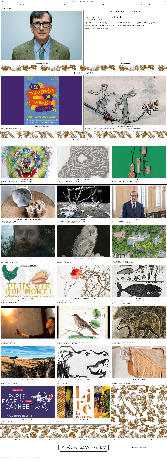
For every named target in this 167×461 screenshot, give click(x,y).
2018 (91, 142)
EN (3, 1)
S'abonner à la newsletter (140, 447)
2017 (93, 142)
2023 (79, 142)
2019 (88, 142)
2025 (73, 142)
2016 (96, 142)
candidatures (117, 439)
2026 (71, 142)
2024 (76, 142)
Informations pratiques (42, 63)
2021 (85, 142)
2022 (82, 142)
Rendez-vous (7, 8)
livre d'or (50, 439)
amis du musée (83, 439)
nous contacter (16, 439)
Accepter (4, 458)
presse (150, 439)
